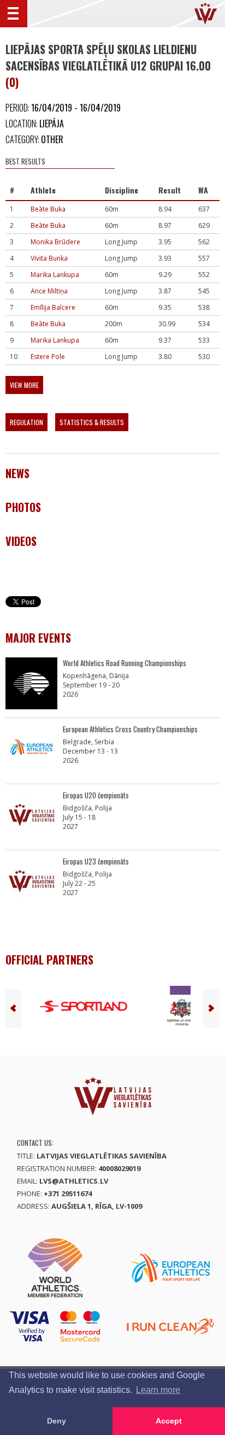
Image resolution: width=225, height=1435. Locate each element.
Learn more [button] (158, 1390)
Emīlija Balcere (53, 307)
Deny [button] (56, 1420)
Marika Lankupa (55, 274)
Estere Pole (48, 356)
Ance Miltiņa (49, 291)
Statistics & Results (92, 422)
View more (24, 385)
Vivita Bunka (49, 258)
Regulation (26, 422)
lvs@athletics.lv (73, 1181)
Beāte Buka (48, 209)
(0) (12, 82)
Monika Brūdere (55, 241)
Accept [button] (169, 1420)
